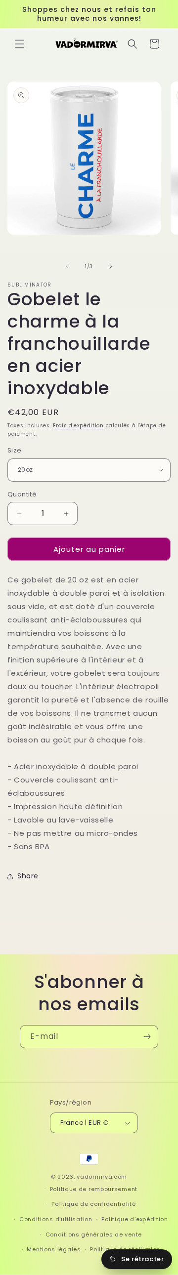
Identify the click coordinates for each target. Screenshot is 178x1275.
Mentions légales (54, 1249)
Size (14, 450)
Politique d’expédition (134, 1219)
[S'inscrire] (147, 1036)
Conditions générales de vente (93, 1234)
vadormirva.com (102, 1177)
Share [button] (28, 876)
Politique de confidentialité (93, 1204)
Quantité (22, 494)
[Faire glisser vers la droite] (111, 266)
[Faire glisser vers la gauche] (67, 266)
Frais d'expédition (78, 425)
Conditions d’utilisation (55, 1219)
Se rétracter (142, 1259)
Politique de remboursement (93, 1189)
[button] (20, 44)
